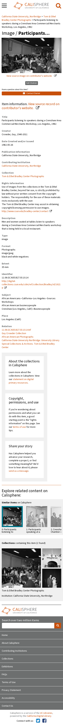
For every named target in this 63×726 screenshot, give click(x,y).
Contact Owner (33, 93)
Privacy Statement (11, 690)
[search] (58, 6)
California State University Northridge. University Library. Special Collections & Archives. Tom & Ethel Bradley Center (31, 344)
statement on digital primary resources (21, 381)
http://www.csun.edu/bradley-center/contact (25, 211)
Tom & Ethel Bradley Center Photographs (29, 18)
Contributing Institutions (14, 651)
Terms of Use (9, 682)
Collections (7, 659)
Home (5, 635)
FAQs (4, 674)
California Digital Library (39, 716)
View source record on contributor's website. (30, 106)
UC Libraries (46, 713)
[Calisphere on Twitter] (38, 721)
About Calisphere (10, 643)
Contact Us (7, 706)
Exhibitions (7, 666)
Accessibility (8, 698)
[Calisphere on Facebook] (44, 721)
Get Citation (31, 83)
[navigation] (4, 6)
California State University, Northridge (21, 16)
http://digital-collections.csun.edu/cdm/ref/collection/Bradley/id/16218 (31, 284)
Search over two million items (20, 620)
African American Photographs (17, 337)
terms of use (19, 427)
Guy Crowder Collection (14, 333)
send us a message (19, 471)
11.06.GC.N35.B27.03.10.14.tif (16, 330)
